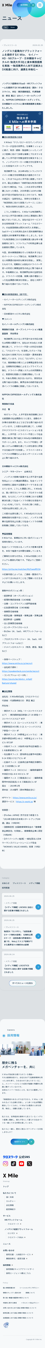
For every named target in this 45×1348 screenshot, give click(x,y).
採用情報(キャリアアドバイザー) (20, 1269)
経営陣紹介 (11, 1209)
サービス (7, 1216)
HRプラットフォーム (13, 1220)
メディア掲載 (34, 883)
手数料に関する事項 (10, 1303)
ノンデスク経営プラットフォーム (18, 1229)
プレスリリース (19, 883)
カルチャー (11, 1201)
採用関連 (6, 888)
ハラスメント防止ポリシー (30, 1303)
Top (5, 27)
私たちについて (9, 1193)
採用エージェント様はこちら (18, 1273)
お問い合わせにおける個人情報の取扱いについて (19, 1308)
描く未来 (10, 1197)
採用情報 (7, 1265)
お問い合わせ (8, 1250)
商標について (30, 1292)
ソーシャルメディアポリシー (29, 1287)
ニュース (7, 1244)
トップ (6, 1186)
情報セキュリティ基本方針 (12, 1292)
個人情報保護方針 (9, 1287)
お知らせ (6, 883)
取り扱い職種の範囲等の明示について (16, 1297)
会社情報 (10, 1205)
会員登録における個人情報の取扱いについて (18, 1318)
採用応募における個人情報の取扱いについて (18, 1313)
